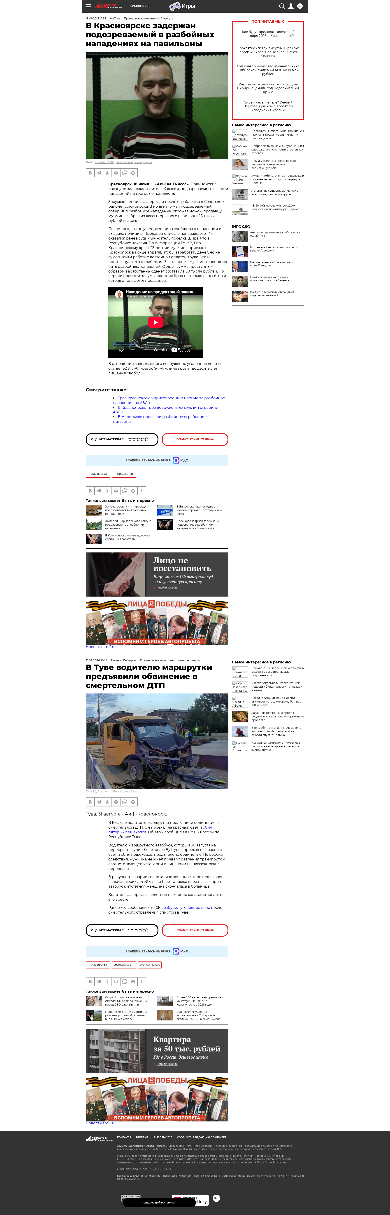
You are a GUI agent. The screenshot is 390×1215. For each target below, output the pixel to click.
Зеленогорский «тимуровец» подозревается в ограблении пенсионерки (125, 510)
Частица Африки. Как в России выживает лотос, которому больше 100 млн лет (276, 701)
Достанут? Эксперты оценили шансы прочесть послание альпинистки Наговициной (277, 134)
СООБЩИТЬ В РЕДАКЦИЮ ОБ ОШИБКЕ (201, 1137)
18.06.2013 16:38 (96, 18)
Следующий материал (159, 1202)
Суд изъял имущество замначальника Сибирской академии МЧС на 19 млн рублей (268, 70)
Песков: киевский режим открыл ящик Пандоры (273, 264)
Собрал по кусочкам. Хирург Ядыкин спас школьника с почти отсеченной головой (277, 149)
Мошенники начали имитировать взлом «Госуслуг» (273, 249)
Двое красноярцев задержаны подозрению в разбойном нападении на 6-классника (197, 524)
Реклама (142, 1137)
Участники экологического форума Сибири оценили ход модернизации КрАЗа (268, 88)
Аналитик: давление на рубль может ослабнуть (276, 234)
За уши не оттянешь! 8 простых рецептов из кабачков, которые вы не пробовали (277, 716)
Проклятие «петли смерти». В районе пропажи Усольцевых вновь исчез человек (268, 52)
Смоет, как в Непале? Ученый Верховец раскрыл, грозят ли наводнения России (268, 106)
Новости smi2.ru (101, 647)
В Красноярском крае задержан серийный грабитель (127, 537)
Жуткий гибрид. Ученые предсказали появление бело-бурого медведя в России (277, 179)
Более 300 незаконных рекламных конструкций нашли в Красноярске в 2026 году (200, 1001)
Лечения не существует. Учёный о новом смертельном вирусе (275, 192)
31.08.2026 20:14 (96, 660)
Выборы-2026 (163, 1137)
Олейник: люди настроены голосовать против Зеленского (272, 279)
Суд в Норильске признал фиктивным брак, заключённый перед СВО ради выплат (127, 1001)
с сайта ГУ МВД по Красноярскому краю (123, 162)
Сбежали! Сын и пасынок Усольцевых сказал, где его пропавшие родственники (277, 671)
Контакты (124, 1137)
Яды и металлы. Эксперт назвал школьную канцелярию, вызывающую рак (273, 164)
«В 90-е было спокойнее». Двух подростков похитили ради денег (275, 207)
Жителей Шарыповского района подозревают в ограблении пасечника (128, 524)
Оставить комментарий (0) (195, 439)
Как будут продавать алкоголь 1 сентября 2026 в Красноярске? (268, 34)
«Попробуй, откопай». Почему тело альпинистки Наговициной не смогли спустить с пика (276, 731)
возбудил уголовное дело (185, 907)
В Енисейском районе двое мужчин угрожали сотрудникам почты (199, 510)
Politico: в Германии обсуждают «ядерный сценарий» (272, 294)
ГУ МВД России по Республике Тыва (112, 791)
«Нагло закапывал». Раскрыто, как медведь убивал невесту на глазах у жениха (276, 686)
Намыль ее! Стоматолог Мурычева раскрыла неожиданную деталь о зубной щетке (275, 746)
